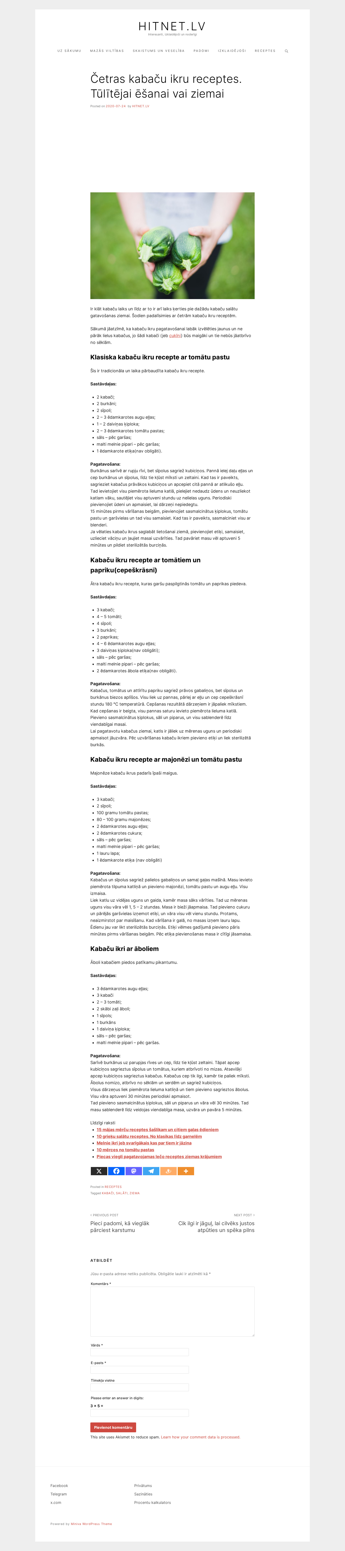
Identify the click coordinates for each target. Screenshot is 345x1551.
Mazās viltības (107, 51)
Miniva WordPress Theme (91, 1524)
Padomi (201, 51)
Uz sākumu (69, 51)
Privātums (143, 1485)
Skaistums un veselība (159, 51)
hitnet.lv (141, 106)
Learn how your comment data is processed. (200, 1437)
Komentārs (101, 1284)
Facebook (59, 1485)
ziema (135, 1193)
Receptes (265, 51)
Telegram (58, 1494)
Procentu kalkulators (152, 1502)
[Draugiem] (168, 1171)
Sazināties (143, 1494)
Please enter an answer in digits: (117, 1398)
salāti (122, 1193)
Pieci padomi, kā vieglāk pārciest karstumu (119, 1223)
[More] (186, 1171)
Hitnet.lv (172, 26)
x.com (55, 1502)
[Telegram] (151, 1171)
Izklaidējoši (232, 51)
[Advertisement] (172, 149)
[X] (99, 1171)
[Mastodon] (134, 1171)
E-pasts (98, 1363)
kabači (108, 1193)
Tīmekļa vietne (103, 1380)
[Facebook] (116, 1171)
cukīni (175, 335)
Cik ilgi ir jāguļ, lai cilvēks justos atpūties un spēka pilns (216, 1223)
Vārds (97, 1345)
